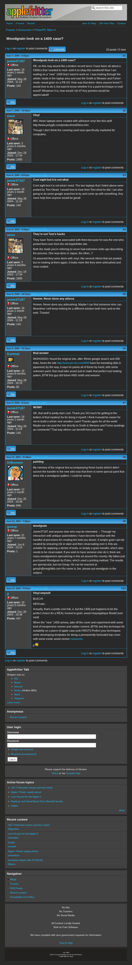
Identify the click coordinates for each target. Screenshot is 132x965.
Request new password (23, 754)
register (20, 48)
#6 (124, 348)
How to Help (66, 943)
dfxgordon (13, 829)
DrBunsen (15, 462)
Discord (18, 686)
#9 (124, 521)
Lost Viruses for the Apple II (26, 796)
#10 (123, 588)
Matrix (17, 682)
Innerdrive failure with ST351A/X (25, 860)
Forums (20, 23)
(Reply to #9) (39, 588)
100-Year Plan (106, 23)
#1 (124, 55)
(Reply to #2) (38, 175)
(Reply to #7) (40, 457)
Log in (9, 48)
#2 (124, 110)
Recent (31, 23)
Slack (17, 694)
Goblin (14, 805)
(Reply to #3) (38, 229)
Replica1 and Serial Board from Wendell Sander (37, 801)
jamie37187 (16, 61)
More (122, 810)
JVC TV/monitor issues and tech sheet (32, 787)
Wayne (11, 864)
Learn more (13, 702)
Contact (121, 23)
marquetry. (76, 638)
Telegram (19, 698)
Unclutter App (73, 773)
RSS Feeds (16, 888)
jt (8, 594)
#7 (124, 402)
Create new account (22, 749)
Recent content (18, 717)
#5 (124, 294)
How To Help (89, 23)
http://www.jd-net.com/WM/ (73, 362)
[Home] (30, 17)
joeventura (13, 855)
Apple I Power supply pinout (26, 792)
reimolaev (13, 837)
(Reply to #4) (39, 294)
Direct (55, 773)
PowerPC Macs (44, 29)
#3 (124, 175)
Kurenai (13, 354)
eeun (11, 116)
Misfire (17, 690)
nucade (12, 846)
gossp (12, 526)
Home (9, 23)
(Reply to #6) (38, 402)
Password (13, 740)
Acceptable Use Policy (22, 897)
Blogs (13, 879)
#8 (124, 457)
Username (13, 732)
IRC (16, 678)
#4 (124, 229)
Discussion (25, 29)
